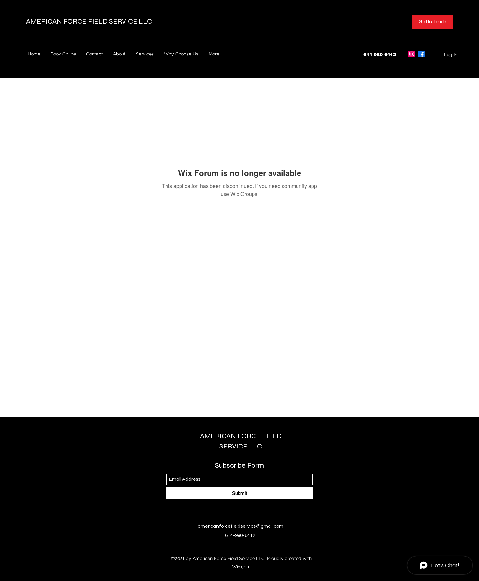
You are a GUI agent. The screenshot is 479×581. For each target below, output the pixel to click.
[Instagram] (411, 54)
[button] (432, 22)
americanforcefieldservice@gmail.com (240, 526)
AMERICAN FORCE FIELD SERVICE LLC (89, 21)
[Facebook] (421, 54)
